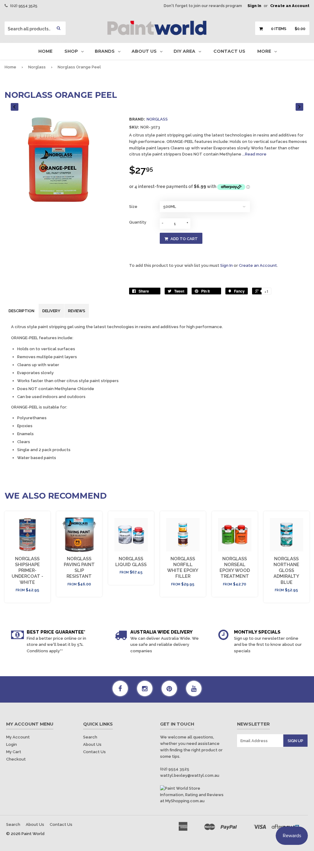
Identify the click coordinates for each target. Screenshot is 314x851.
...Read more (254, 154)
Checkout (16, 759)
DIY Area (184, 51)
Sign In (254, 5)
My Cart (13, 751)
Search (90, 737)
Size (133, 206)
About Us (144, 51)
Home (45, 51)
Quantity (137, 222)
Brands (105, 51)
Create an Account (289, 5)
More (264, 51)
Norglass (37, 67)
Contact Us (229, 51)
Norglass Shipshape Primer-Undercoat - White (27, 570)
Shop (71, 51)
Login (11, 744)
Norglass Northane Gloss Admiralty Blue (286, 570)
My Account (18, 737)
